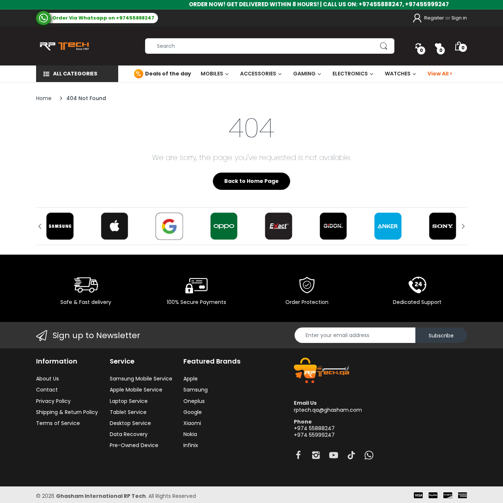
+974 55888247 (314, 428)
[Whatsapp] (369, 457)
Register (434, 17)
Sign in (459, 17)
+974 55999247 (314, 435)
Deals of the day (168, 73)
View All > (440, 73)
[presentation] (39, 226)
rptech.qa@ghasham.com (328, 410)
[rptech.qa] (62, 46)
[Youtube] (333, 457)
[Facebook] (298, 457)
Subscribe (441, 335)
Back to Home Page (251, 181)
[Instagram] (316, 457)
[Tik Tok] (351, 457)
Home (44, 98)
